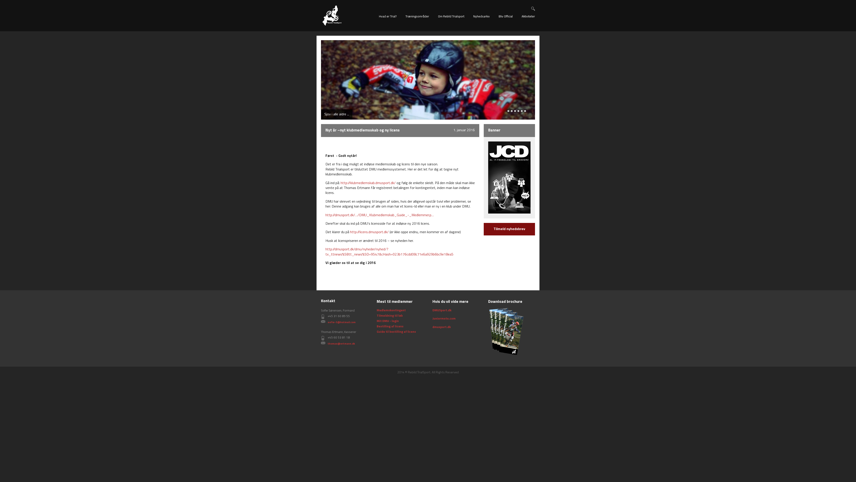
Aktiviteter (528, 16)
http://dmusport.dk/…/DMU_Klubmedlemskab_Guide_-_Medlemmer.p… (379, 215)
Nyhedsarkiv (481, 16)
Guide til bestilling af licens (396, 331)
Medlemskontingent (391, 310)
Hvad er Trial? (388, 16)
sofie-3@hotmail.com (342, 322)
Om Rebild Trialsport (451, 16)
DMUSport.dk (441, 310)
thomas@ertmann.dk (341, 344)
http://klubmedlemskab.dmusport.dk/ (368, 183)
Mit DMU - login (388, 321)
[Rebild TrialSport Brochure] (506, 331)
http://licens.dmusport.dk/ (369, 232)
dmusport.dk (441, 327)
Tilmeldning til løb (390, 315)
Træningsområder (417, 16)
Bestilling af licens (390, 326)
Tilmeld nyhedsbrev (509, 229)
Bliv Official (506, 16)
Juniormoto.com (444, 318)
